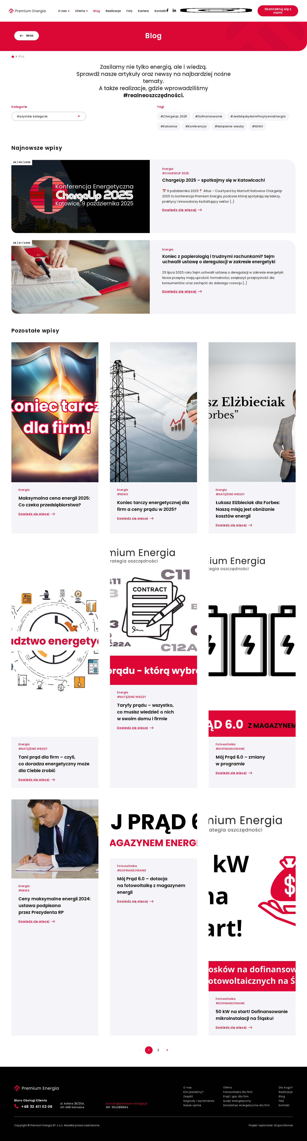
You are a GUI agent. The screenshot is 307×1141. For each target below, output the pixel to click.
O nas (62, 11)
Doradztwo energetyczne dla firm (246, 1105)
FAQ (129, 11)
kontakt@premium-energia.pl (126, 1103)
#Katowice (169, 126)
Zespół (188, 1096)
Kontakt (161, 11)
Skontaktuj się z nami (278, 11)
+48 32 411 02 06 (36, 1106)
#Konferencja (196, 126)
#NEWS (257, 126)
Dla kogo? (286, 1087)
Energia (167, 169)
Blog (96, 11)
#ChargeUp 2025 (174, 116)
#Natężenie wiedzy (229, 126)
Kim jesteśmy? (193, 1092)
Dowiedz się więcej (179, 210)
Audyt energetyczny (237, 1101)
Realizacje (113, 11)
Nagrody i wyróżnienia (198, 1101)
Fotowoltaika (226, 744)
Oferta (80, 11)
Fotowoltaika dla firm (238, 1092)
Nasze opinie (192, 1105)
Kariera (143, 11)
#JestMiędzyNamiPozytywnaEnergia (258, 116)
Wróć (29, 35)
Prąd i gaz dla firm (236, 1096)
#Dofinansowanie (208, 116)
